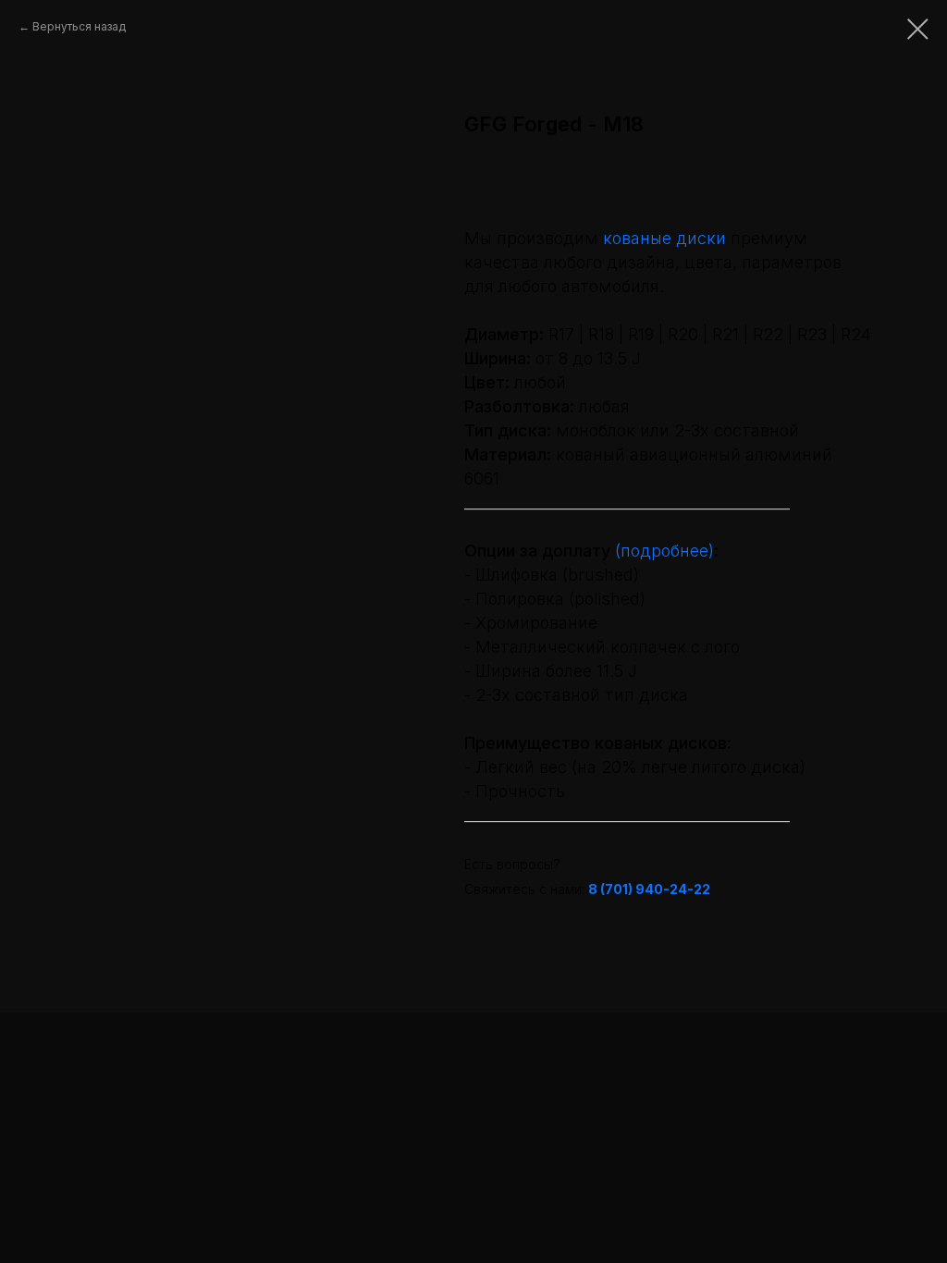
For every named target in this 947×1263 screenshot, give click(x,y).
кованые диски (664, 238)
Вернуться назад (79, 26)
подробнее (664, 550)
